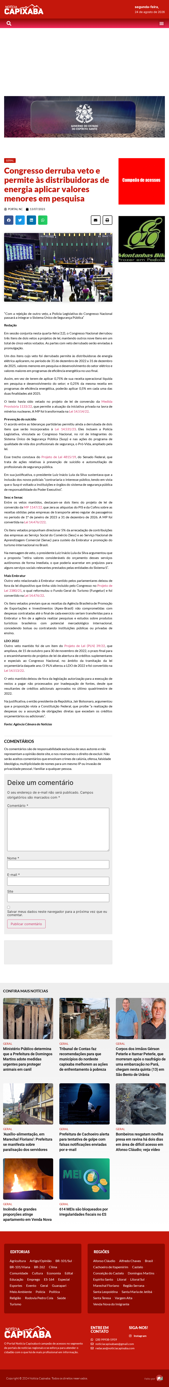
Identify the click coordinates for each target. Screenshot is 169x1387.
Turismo (15, 1304)
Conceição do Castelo (108, 1273)
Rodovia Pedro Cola (39, 1298)
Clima (53, 1267)
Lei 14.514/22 (79, 411)
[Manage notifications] (159, 1378)
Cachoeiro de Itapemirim (110, 1267)
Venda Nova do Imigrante (111, 1304)
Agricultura (18, 1261)
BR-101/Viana (20, 1267)
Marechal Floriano (106, 1285)
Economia (54, 1273)
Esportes (16, 1285)
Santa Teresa (102, 1298)
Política (54, 1292)
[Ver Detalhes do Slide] (84, 117)
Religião (15, 1298)
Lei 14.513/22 (14, 670)
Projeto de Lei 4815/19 (58, 457)
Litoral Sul (137, 1279)
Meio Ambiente (21, 1292)
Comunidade (19, 1273)
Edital (69, 1273)
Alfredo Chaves (130, 1261)
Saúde (61, 1298)
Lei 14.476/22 (34, 522)
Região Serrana (133, 1285)
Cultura (37, 1273)
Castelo (137, 1267)
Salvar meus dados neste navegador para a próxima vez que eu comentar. (57, 913)
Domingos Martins (141, 1273)
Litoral (121, 1279)
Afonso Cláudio (104, 1261)
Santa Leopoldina (105, 1292)
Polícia (40, 1292)
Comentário (17, 805)
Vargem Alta (123, 1298)
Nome (13, 858)
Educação (16, 1279)
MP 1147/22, (33, 507)
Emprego (33, 1279)
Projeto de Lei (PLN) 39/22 (84, 646)
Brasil (149, 1261)
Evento (31, 1285)
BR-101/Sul (63, 1261)
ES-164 (49, 1279)
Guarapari (59, 1285)
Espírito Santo (103, 1279)
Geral (44, 1285)
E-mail (13, 874)
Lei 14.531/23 (65, 429)
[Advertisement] (84, 59)
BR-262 (39, 1267)
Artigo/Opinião (41, 1261)
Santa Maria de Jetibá (137, 1292)
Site (10, 891)
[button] (161, 23)
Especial (64, 1279)
